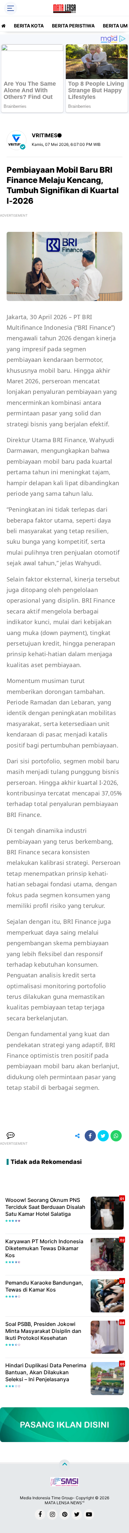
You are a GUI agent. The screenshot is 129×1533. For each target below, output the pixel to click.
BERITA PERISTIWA (73, 25)
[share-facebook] (90, 1135)
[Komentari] (11, 1135)
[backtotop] (64, 1465)
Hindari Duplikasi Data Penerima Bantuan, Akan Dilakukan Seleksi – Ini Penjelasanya (45, 1372)
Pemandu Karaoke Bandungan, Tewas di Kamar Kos (44, 1286)
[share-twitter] (103, 1135)
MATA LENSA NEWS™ (64, 1502)
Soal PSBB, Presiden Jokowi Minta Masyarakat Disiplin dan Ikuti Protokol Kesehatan (43, 1331)
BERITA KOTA (29, 25)
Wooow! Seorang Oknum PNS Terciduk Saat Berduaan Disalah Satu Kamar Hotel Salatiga (45, 1207)
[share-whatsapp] (116, 1135)
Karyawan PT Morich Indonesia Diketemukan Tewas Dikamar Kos (44, 1248)
